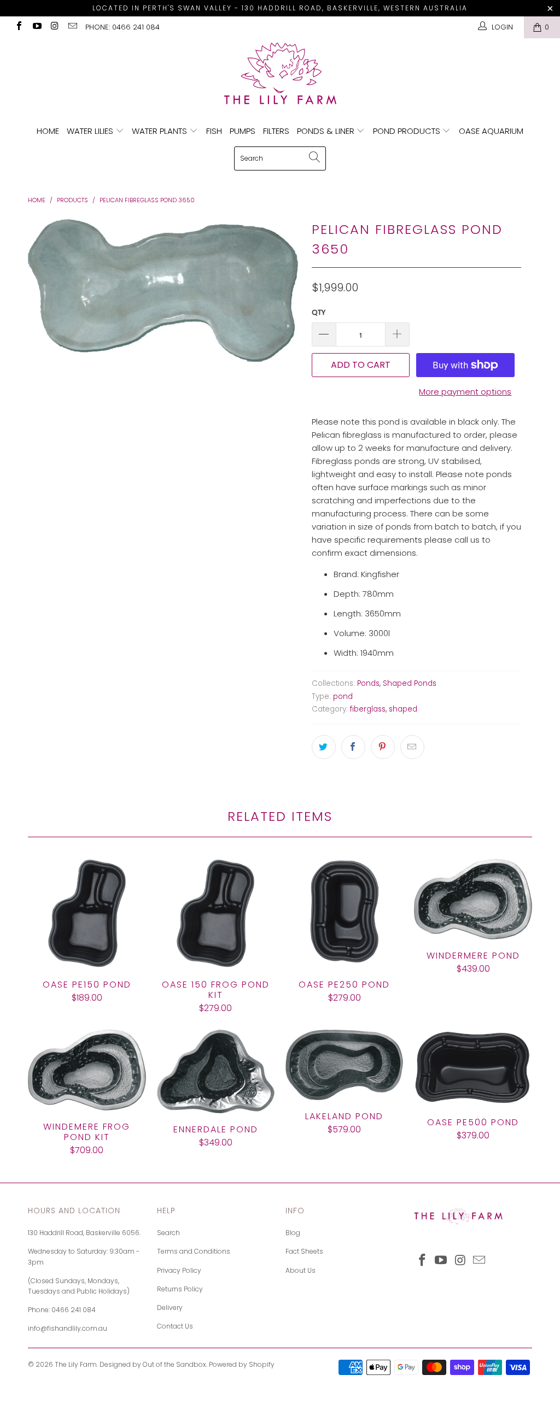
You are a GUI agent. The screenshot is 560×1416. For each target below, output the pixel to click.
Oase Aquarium (491, 131)
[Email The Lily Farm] (72, 27)
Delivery (170, 1307)
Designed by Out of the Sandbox (153, 1364)
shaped (403, 709)
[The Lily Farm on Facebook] (19, 27)
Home (48, 131)
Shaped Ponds (409, 683)
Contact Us (175, 1326)
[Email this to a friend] (412, 747)
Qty (318, 312)
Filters (276, 131)
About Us (300, 1270)
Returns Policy (180, 1289)
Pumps (242, 131)
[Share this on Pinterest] (383, 747)
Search (168, 1232)
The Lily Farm (76, 1364)
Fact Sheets (304, 1251)
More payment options (465, 391)
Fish (214, 131)
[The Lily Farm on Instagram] (54, 27)
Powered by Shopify (242, 1364)
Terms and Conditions (193, 1251)
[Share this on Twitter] (324, 747)
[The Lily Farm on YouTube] (36, 27)
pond (343, 696)
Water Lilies (91, 131)
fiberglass (368, 709)
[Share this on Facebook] (353, 747)
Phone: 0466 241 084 (122, 27)
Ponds (368, 683)
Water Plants (160, 131)
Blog (292, 1232)
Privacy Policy (179, 1270)
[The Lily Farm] (280, 74)
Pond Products (407, 131)
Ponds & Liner (327, 131)
